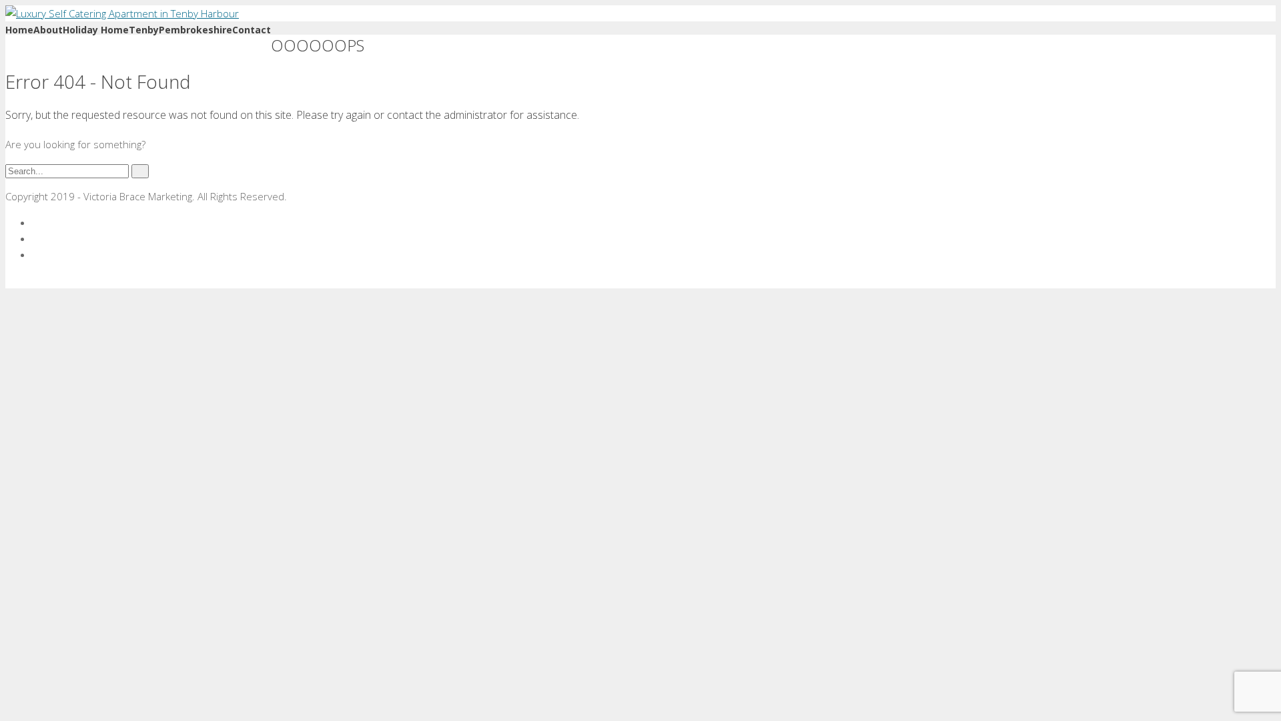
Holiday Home (96, 29)
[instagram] (36, 254)
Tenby (144, 29)
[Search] (140, 171)
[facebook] (36, 222)
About (48, 29)
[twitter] (36, 238)
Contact (251, 29)
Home (19, 29)
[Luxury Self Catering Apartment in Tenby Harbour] (122, 13)
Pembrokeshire (195, 29)
